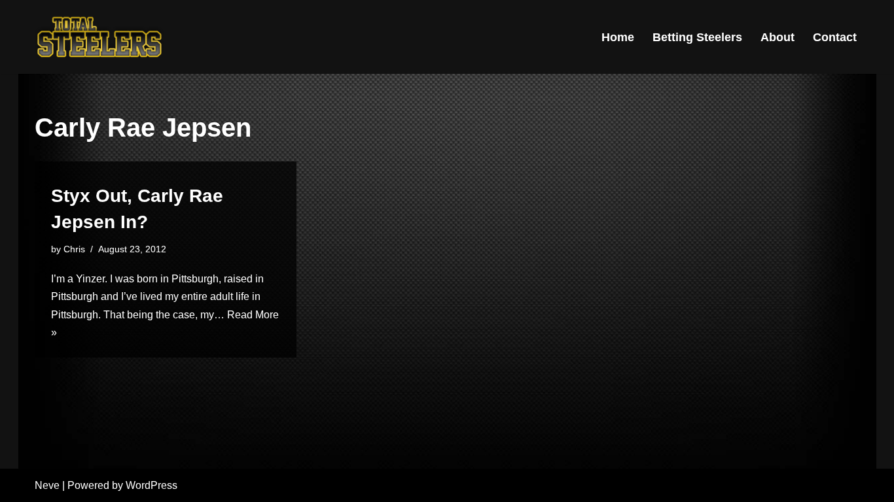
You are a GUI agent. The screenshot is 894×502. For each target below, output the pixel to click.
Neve (47, 485)
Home (617, 37)
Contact (835, 37)
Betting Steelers (697, 37)
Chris (74, 249)
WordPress (151, 485)
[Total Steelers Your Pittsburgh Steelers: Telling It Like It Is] (100, 37)
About (777, 37)
